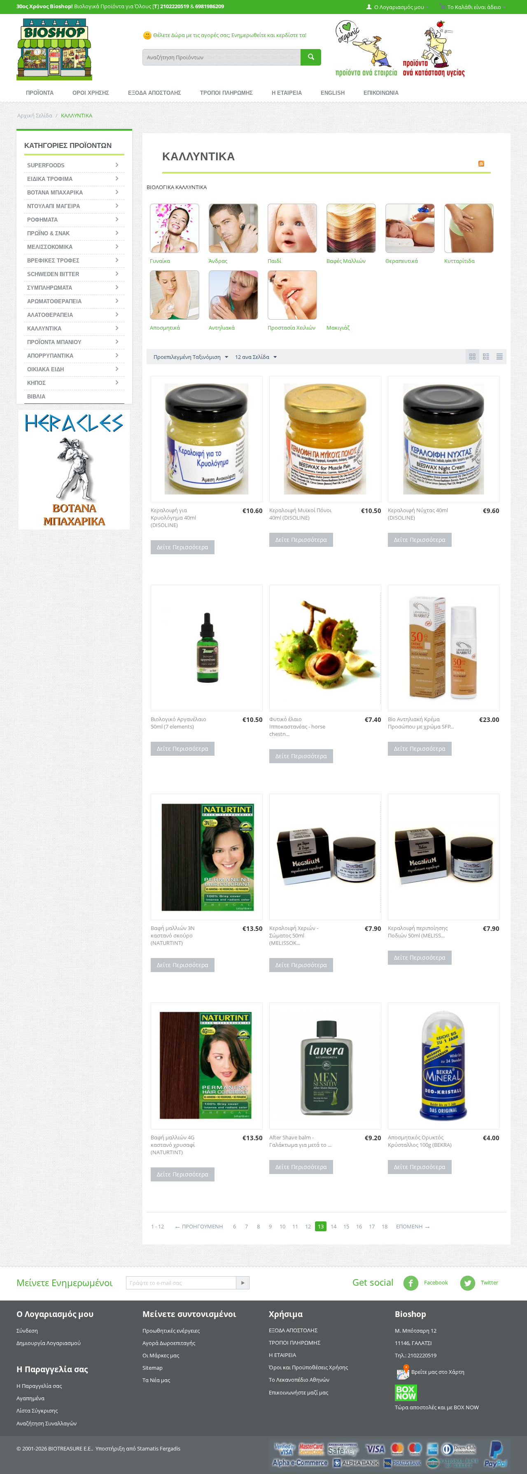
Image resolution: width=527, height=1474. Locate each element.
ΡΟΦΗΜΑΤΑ (42, 220)
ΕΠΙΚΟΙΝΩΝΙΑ (381, 93)
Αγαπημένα (30, 1398)
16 (359, 1226)
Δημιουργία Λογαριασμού (48, 1343)
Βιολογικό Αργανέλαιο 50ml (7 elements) (178, 722)
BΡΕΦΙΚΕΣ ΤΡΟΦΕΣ (53, 261)
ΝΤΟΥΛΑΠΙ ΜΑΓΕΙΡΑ (53, 206)
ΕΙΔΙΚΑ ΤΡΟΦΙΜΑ (49, 179)
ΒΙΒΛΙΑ (36, 397)
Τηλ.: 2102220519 (415, 1355)
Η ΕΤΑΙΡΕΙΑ (287, 93)
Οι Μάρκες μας (160, 1355)
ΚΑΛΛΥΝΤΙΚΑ (44, 329)
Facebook (435, 1282)
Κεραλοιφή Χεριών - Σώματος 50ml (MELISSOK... (293, 935)
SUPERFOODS (46, 165)
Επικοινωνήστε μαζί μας (298, 1392)
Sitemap (152, 1367)
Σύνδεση (27, 1330)
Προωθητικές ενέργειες (171, 1330)
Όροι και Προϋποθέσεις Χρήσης (308, 1367)
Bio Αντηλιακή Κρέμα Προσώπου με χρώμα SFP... (421, 722)
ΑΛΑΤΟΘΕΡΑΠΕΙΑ (50, 315)
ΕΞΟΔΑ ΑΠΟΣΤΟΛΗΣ (154, 93)
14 (333, 1226)
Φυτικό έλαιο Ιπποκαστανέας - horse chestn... (297, 726)
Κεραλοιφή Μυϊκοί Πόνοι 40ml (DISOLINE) (300, 513)
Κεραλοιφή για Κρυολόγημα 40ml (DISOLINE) (173, 517)
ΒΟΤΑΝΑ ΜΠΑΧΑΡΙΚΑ (55, 193)
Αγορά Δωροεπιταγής (168, 1343)
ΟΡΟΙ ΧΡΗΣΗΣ (90, 93)
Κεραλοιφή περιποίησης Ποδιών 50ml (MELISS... (418, 931)
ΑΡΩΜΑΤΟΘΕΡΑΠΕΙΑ (54, 301)
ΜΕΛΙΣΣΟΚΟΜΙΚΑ (49, 247)
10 (282, 1226)
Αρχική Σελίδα (34, 115)
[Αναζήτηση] (311, 57)
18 (384, 1226)
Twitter (489, 1282)
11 (295, 1226)
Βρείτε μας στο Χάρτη (437, 1372)
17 (372, 1226)
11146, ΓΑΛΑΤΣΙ (413, 1343)
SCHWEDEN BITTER (53, 274)
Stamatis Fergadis (158, 1448)
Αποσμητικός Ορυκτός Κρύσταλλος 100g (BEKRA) (420, 1141)
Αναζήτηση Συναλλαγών (46, 1423)
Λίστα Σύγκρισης (37, 1410)
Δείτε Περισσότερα (182, 547)
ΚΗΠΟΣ (36, 383)
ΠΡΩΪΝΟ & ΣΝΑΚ (48, 233)
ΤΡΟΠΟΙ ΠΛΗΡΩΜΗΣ (226, 93)
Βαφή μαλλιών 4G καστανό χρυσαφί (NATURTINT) (173, 1145)
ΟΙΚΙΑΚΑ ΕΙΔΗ (45, 369)
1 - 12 (157, 1226)
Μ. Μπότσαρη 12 (415, 1330)
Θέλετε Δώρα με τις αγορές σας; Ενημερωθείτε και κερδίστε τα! (229, 35)
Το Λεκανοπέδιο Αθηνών (299, 1379)
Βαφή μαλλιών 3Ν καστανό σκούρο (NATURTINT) (173, 935)
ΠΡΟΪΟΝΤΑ (40, 93)
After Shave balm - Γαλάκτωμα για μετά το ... (300, 1141)
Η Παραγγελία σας (39, 1386)
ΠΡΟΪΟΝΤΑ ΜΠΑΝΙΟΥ (54, 342)
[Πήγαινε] (242, 1283)
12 (308, 1226)
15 (346, 1226)
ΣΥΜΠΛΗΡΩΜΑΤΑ (49, 288)
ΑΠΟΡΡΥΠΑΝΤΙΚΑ (50, 356)
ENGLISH (333, 93)
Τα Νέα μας (156, 1380)
